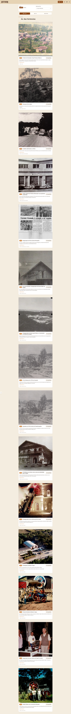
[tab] (24, 14)
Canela (25, 7)
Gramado (21, 7)
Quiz (61, 1)
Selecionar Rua (38, 6)
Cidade (20, 6)
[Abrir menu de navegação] (69, 2)
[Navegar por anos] (1, 393)
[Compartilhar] (64, 2)
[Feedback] (67, 2)
